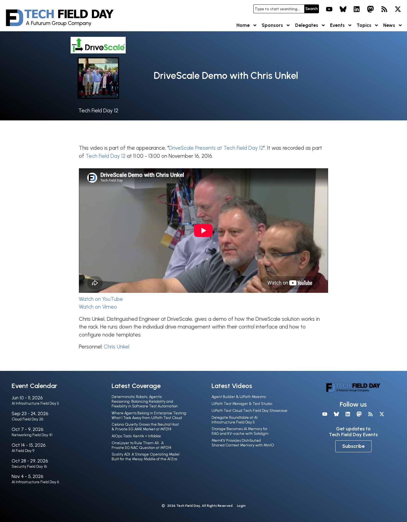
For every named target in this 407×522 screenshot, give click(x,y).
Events (337, 25)
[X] (398, 9)
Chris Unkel (116, 346)
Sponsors (272, 25)
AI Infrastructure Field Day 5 (35, 403)
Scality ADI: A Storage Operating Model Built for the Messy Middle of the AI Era (145, 456)
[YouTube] (329, 9)
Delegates (306, 25)
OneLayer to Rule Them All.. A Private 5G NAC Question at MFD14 (141, 445)
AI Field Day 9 (23, 450)
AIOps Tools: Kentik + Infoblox (136, 436)
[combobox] (278, 8)
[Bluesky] (343, 9)
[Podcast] (384, 9)
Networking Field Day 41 (32, 435)
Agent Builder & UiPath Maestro (239, 396)
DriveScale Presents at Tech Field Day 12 (216, 148)
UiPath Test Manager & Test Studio (242, 403)
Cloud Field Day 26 (27, 419)
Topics (364, 25)
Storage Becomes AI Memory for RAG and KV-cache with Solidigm (240, 431)
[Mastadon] (370, 9)
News (389, 25)
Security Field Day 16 (29, 466)
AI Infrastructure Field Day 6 (35, 482)
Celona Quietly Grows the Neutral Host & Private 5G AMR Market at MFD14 (145, 426)
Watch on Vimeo (98, 307)
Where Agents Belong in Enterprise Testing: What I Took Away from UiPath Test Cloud (149, 415)
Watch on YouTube (101, 299)
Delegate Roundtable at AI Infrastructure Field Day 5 (234, 420)
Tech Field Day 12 (98, 110)
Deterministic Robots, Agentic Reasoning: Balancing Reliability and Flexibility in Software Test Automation (145, 401)
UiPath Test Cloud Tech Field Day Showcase (249, 410)
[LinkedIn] (357, 9)
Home (243, 25)
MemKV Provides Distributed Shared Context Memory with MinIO (243, 443)
